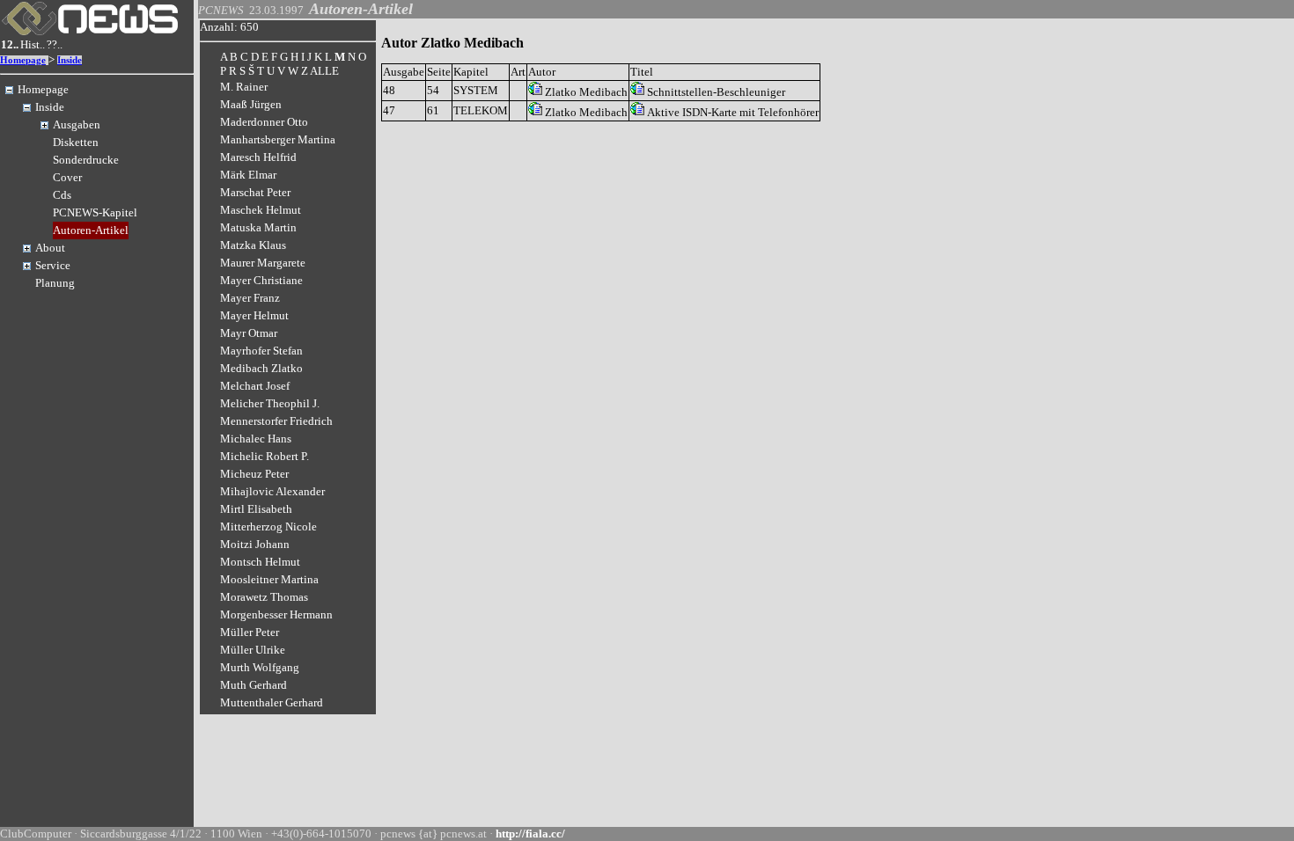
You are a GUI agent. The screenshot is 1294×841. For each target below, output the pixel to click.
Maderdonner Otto (264, 121)
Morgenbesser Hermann (276, 614)
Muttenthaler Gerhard (271, 702)
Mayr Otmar (248, 333)
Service (52, 265)
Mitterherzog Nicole (268, 526)
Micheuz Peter (254, 473)
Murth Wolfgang (259, 667)
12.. (9, 44)
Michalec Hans (255, 438)
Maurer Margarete (262, 262)
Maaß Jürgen (251, 104)
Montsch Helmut (260, 561)
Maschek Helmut (260, 209)
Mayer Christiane (261, 280)
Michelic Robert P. (264, 456)
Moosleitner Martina (269, 579)
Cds (62, 194)
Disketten (76, 142)
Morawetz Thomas (264, 596)
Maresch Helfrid (258, 157)
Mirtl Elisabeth (256, 509)
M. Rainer (244, 86)
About (50, 247)
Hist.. (32, 44)
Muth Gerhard (253, 684)
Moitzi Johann (255, 544)
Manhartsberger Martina (277, 139)
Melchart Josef (255, 385)
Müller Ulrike (252, 649)
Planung (55, 282)
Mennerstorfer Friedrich (276, 421)
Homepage (23, 60)
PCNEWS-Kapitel (95, 212)
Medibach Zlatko (261, 368)
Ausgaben (76, 124)
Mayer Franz (250, 297)
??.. (54, 44)
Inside (69, 60)
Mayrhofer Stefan (261, 350)
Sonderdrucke (86, 159)
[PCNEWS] (90, 31)
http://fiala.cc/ (530, 833)
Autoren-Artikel (91, 230)
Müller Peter (249, 632)
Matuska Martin (258, 227)
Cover (67, 177)
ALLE (324, 70)
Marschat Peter (255, 192)
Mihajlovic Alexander (272, 491)
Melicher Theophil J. (270, 403)
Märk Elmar (248, 174)
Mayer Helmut (254, 315)
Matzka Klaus (253, 245)
